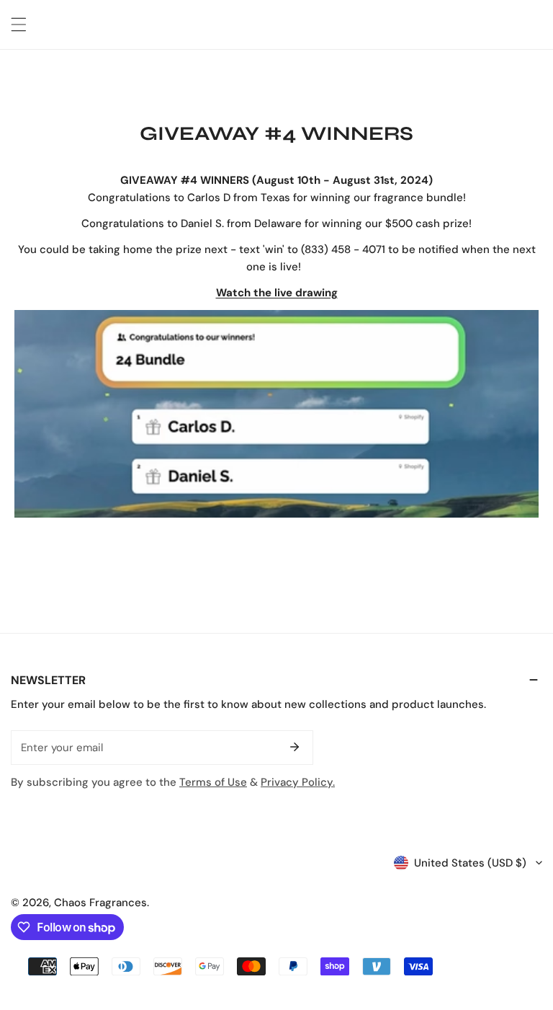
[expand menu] (19, 24)
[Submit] (294, 746)
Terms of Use (213, 782)
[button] (276, 680)
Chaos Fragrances (100, 902)
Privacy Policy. (298, 782)
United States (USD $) (470, 863)
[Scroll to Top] (527, 933)
